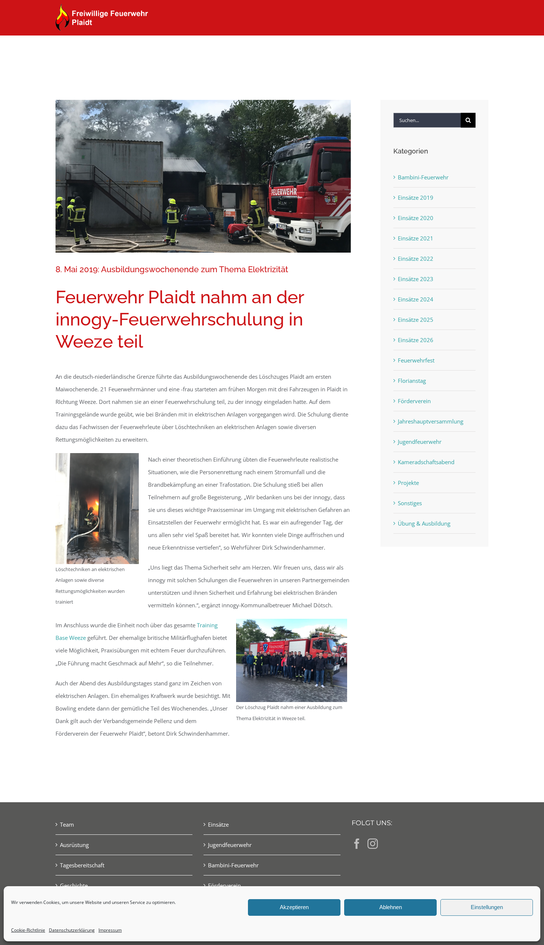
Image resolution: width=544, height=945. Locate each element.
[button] (476, 49)
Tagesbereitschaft (82, 865)
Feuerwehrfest (416, 360)
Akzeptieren (294, 907)
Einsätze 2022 (415, 258)
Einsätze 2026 (415, 340)
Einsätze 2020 (415, 218)
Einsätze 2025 (415, 319)
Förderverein (414, 401)
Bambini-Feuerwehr (423, 177)
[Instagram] (372, 843)
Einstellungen (487, 907)
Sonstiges (410, 503)
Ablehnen (390, 907)
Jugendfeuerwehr (419, 441)
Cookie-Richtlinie (28, 930)
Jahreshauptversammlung (430, 421)
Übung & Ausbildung (424, 523)
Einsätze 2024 (415, 299)
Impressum (110, 930)
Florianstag (412, 380)
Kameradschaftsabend (426, 462)
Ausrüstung (74, 844)
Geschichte (74, 885)
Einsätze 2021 (415, 238)
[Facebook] (357, 843)
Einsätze (218, 824)
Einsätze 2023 (415, 279)
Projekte (408, 482)
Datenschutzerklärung (72, 930)
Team (67, 824)
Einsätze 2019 (415, 197)
